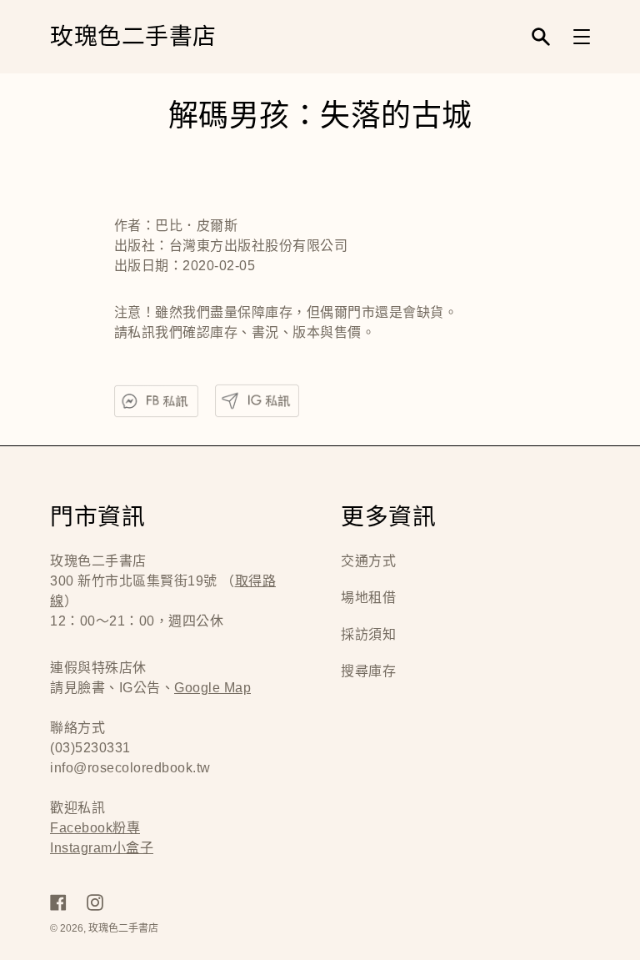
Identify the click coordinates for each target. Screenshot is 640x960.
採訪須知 (368, 634)
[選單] (581, 36)
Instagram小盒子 (101, 848)
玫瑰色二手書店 (133, 37)
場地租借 (368, 598)
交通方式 (368, 561)
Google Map (212, 688)
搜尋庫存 (368, 671)
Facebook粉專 (95, 828)
